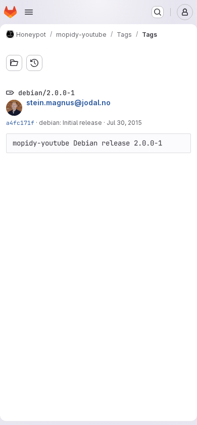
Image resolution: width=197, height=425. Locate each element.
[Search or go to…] (158, 12)
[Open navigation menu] (29, 12)
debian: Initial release (70, 122)
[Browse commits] (34, 63)
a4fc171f (20, 122)
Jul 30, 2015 (124, 122)
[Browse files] (14, 63)
